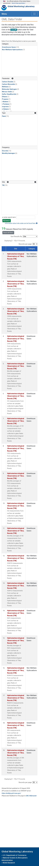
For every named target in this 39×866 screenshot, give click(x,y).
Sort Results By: (16, 236)
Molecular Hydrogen (9, 89)
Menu (4, 14)
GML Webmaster (31, 796)
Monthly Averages (8, 153)
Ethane (4, 97)
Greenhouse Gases (9, 47)
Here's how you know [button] (18, 3)
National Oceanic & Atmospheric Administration (15, 859)
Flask (4, 116)
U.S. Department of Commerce (14, 855)
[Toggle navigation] (34, 14)
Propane (5, 99)
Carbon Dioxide (7, 82)
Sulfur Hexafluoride (9, 94)
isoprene (5, 106)
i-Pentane (5, 104)
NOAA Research (9, 863)
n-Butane (5, 109)
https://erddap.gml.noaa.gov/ (11, 793)
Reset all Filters (8, 232)
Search (7, 220)
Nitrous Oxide (7, 92)
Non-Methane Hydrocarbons (12, 50)
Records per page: (25, 244)
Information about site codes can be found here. (20, 223)
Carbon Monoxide (8, 84)
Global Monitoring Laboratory (21, 6)
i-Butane (5, 102)
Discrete (5, 151)
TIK (3, 185)
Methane (5, 87)
